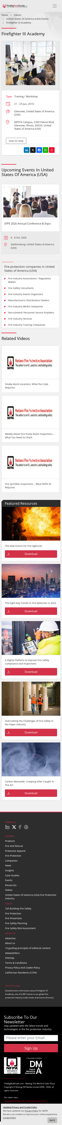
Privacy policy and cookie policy (22, 967)
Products (10, 841)
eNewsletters (12, 953)
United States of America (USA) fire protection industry (30, 896)
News (8, 865)
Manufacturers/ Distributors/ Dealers (28, 300)
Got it (52, 1120)
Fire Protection (13, 855)
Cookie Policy (9, 1117)
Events (8, 880)
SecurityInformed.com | (15, 1100)
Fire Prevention (13, 918)
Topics (8, 903)
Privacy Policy (31, 1110)
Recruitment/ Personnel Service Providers (31, 312)
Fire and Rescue (14, 845)
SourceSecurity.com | (36, 1100)
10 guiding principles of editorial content (27, 948)
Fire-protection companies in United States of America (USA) (29, 269)
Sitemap (9, 957)
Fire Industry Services (20, 318)
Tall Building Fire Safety (18, 908)
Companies (11, 860)
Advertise (10, 938)
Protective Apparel (15, 850)
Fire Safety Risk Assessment (20, 928)
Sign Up (31, 1048)
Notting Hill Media (24, 1087)
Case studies (12, 875)
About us (10, 943)
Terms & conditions (16, 962)
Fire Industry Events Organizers (25, 294)
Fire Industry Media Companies (25, 306)
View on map (16, 140)
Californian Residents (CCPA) (21, 972)
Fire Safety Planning (16, 923)
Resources (11, 885)
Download (31, 554)
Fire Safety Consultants (21, 288)
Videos (8, 890)
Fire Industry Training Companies (26, 324)
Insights (9, 870)
